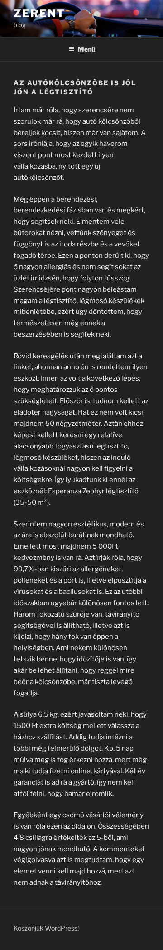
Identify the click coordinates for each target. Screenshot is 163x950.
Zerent (39, 13)
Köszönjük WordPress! (46, 928)
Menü (86, 49)
